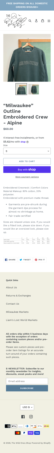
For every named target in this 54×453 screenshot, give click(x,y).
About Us (11, 287)
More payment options (27, 177)
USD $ (26, 407)
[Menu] (49, 20)
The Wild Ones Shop (21, 443)
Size (5, 145)
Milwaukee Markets (17, 311)
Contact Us (12, 303)
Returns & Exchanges (18, 295)
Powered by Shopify (41, 443)
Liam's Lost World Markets (21, 320)
